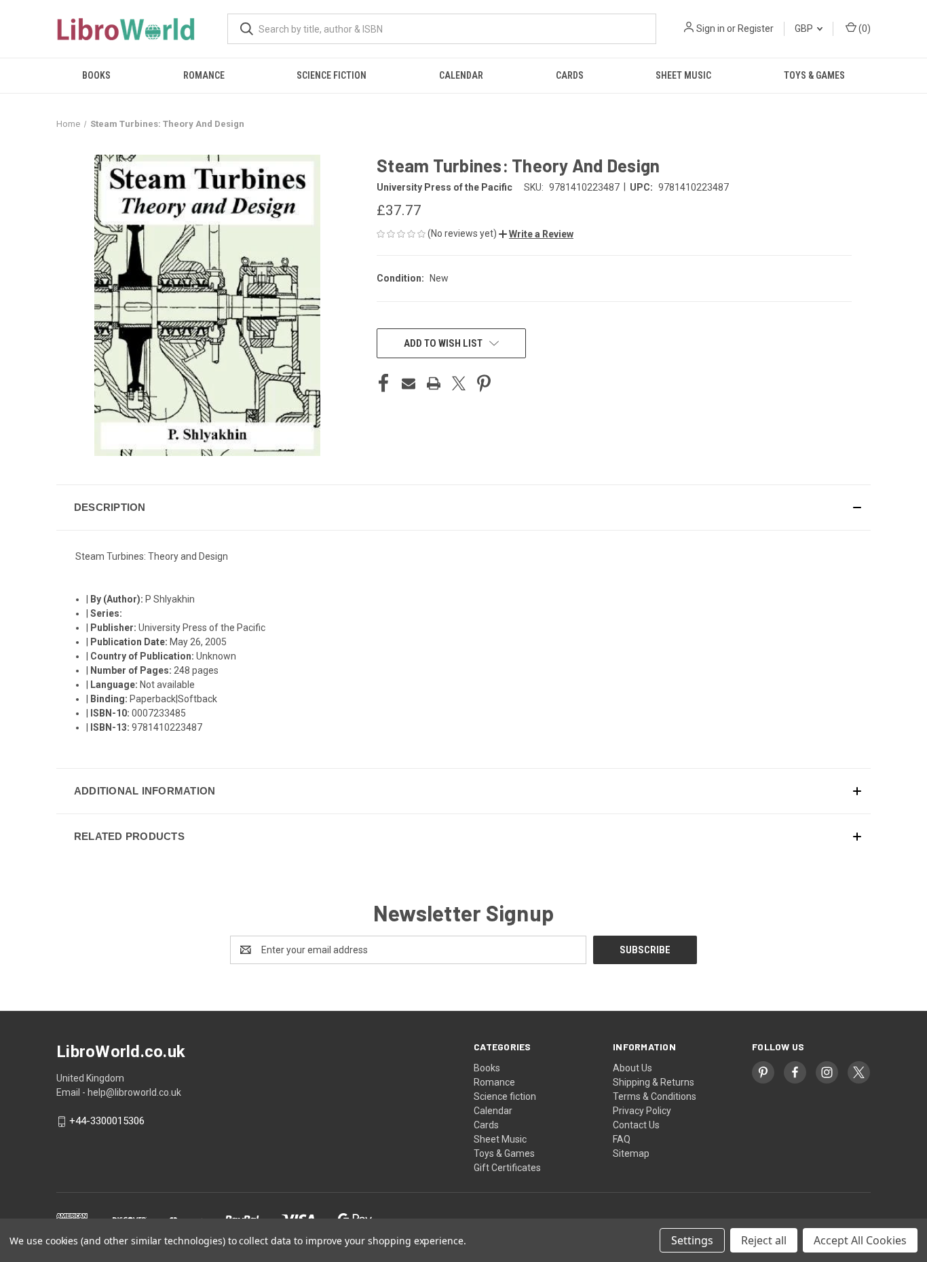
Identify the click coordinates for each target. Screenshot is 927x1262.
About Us (632, 1068)
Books (96, 75)
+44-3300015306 (107, 1121)
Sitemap (631, 1153)
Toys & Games (814, 75)
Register (756, 28)
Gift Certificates (507, 1167)
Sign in (710, 28)
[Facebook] (383, 383)
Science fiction (331, 75)
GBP (805, 28)
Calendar (461, 75)
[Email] (408, 383)
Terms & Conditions (654, 1096)
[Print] (433, 383)
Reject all (764, 1240)
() (863, 28)
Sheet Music (683, 75)
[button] (536, 234)
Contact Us (636, 1125)
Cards (570, 75)
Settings (692, 1240)
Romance (204, 75)
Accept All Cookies (860, 1240)
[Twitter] (459, 383)
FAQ (621, 1139)
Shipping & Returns (653, 1082)
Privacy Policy (642, 1110)
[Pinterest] (484, 383)
